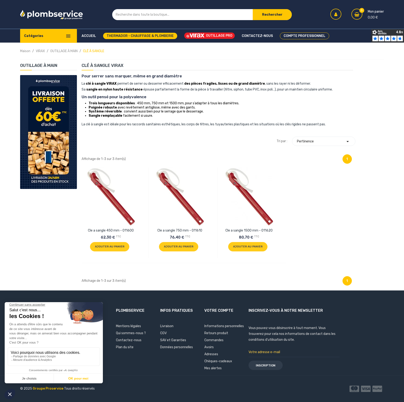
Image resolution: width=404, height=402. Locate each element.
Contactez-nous (128, 340)
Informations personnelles (224, 326)
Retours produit (216, 333)
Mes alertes (213, 368)
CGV (163, 333)
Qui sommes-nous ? (131, 333)
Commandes (214, 340)
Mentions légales (128, 326)
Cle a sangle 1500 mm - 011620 (249, 230)
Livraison (166, 326)
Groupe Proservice (48, 389)
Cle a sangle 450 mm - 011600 (111, 230)
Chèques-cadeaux (218, 361)
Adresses (211, 354)
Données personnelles (176, 347)
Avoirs (209, 347)
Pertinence (323, 141)
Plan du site (124, 347)
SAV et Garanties (173, 340)
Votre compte (218, 310)
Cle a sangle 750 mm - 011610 (179, 230)
